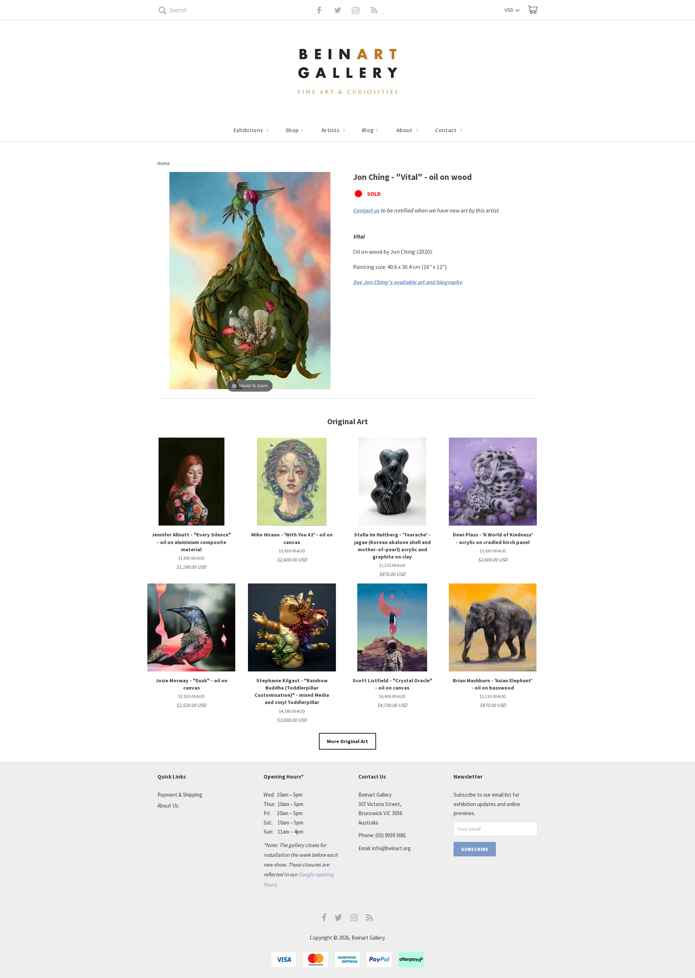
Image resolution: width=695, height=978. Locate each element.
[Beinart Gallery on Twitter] (324, 10)
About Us (167, 805)
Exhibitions (249, 130)
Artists (331, 130)
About (405, 130)
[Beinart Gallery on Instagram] (354, 919)
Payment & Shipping (179, 794)
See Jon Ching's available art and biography (407, 282)
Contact (446, 130)
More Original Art (347, 741)
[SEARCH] (161, 11)
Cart (533, 9)
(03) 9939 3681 (390, 835)
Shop (293, 130)
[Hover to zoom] (249, 282)
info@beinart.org (391, 848)
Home (163, 163)
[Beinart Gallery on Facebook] (314, 10)
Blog (368, 130)
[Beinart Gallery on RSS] (361, 10)
